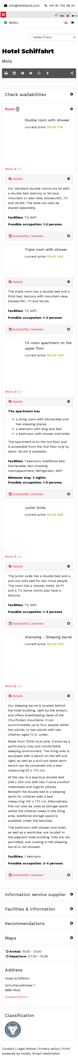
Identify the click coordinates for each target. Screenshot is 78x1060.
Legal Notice (26, 1049)
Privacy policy (49, 1049)
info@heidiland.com (24, 5)
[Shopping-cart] (72, 23)
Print (66, 1049)
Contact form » (16, 997)
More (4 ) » (13, 169)
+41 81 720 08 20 (61, 5)
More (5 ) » (13, 556)
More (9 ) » (13, 392)
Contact (8, 1049)
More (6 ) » (13, 686)
